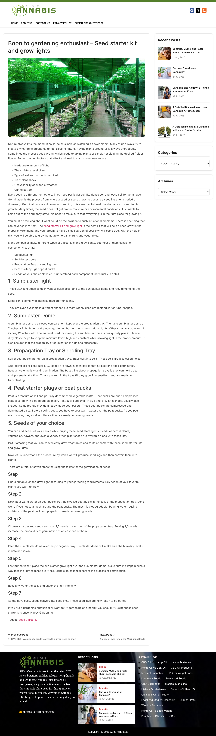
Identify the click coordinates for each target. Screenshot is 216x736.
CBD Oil (102, 667)
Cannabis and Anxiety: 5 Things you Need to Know (191, 89)
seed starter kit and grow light (63, 226)
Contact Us (43, 23)
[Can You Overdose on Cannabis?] (87, 693)
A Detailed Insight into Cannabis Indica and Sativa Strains (191, 128)
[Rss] (204, 10)
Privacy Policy (62, 23)
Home (14, 23)
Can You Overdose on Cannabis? (185, 70)
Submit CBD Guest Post (89, 23)
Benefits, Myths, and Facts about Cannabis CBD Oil (188, 50)
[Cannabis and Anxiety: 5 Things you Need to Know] (87, 714)
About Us (26, 23)
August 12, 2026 (109, 678)
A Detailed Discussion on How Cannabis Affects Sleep (190, 109)
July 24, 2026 (108, 699)
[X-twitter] (198, 10)
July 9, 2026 (107, 720)
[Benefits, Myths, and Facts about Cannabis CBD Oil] (87, 672)
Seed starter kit (28, 619)
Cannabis (103, 688)
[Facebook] (192, 10)
